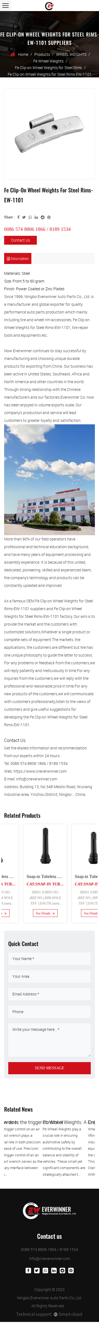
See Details (27, 913)
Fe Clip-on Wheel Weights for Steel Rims (48, 67)
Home (23, 54)
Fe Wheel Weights (48, 61)
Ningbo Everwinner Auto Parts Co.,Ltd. (49, 1297)
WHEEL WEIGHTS (71, 54)
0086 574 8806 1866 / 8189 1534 (37, 229)
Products (42, 54)
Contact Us (20, 240)
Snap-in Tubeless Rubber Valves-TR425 (45, 876)
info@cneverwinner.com (49, 1258)
